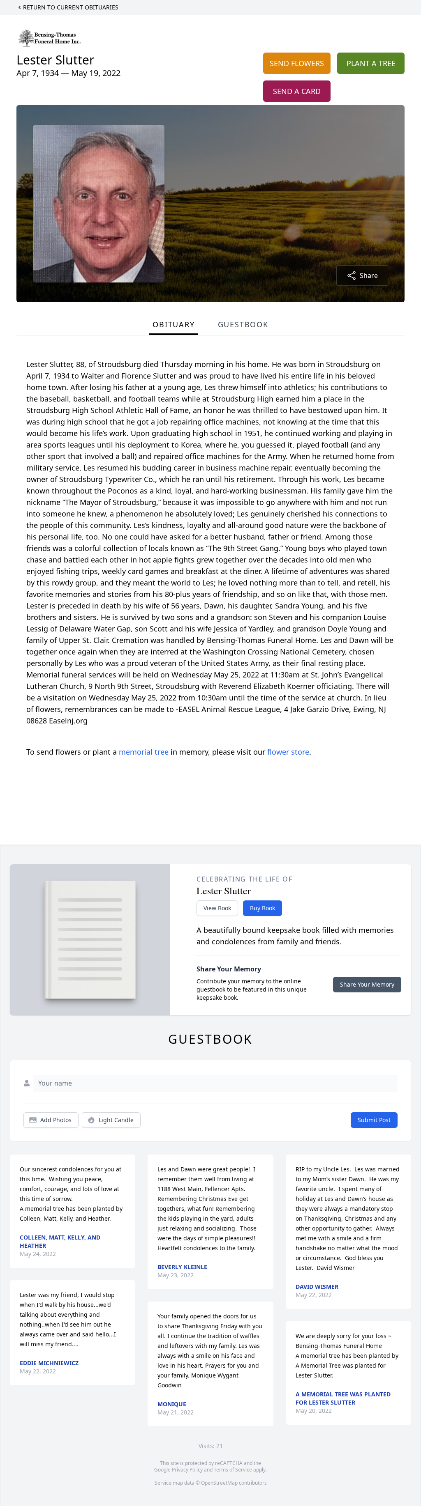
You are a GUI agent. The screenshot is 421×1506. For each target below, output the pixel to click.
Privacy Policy (187, 1469)
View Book (217, 908)
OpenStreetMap (219, 1482)
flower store (288, 752)
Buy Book (262, 908)
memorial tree (144, 752)
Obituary (173, 324)
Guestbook (243, 324)
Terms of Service (233, 1469)
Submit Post (374, 1120)
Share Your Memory (367, 984)
